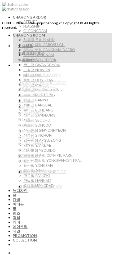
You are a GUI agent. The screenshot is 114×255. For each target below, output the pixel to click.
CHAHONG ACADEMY (40, 186)
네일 (16, 231)
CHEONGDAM (35, 30)
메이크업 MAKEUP (32, 143)
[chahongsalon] (15, 6)
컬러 (16, 217)
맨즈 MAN (26, 125)
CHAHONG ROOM (29, 35)
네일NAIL (25, 149)
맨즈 (16, 213)
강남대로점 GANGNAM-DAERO (49, 49)
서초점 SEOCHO (36, 120)
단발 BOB (25, 107)
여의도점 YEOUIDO (39, 150)
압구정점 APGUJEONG (42, 140)
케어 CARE (26, 137)
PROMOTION (25, 235)
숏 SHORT (26, 101)
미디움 (18, 204)
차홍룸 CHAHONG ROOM (38, 89)
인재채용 (25, 45)
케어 (16, 222)
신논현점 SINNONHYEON (44, 130)
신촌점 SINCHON (37, 135)
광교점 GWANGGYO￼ (41, 64)
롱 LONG (25, 119)
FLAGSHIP (31, 26)
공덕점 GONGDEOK (39, 59)
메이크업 (20, 226)
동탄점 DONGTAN (38, 80)
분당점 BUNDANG (38, 110)
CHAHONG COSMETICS (42, 171)
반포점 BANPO (35, 100)
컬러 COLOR (27, 131)
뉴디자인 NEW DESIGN (36, 95)
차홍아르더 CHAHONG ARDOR (42, 82)
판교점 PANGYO (36, 175)
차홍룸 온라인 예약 (39, 39)
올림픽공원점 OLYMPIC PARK (48, 155)
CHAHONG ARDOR (29, 17)
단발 (16, 199)
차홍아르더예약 (31, 53)
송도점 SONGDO (37, 125)
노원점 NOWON (36, 70)
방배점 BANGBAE (37, 105)
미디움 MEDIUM (30, 113)
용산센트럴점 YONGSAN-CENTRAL (52, 160)
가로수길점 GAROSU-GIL (44, 44)
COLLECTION (25, 240)
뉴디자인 (20, 190)
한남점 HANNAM (37, 180)
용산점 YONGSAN (38, 165)
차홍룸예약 (27, 60)
